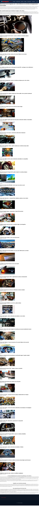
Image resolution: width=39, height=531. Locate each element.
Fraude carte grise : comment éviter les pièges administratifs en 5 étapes (14, 394)
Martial (1, 81)
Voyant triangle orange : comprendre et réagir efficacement (11, 211)
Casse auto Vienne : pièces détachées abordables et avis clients (12, 316)
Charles (1, 120)
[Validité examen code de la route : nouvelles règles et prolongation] (7, 221)
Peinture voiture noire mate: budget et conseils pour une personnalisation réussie (15, 329)
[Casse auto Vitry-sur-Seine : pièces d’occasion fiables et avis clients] (12, 51)
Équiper (25, 1)
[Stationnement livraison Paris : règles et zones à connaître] (7, 365)
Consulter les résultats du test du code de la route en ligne (11, 106)
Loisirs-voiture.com (30, 480)
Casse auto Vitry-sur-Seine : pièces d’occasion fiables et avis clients (13, 54)
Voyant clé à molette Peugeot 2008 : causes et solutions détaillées (13, 433)
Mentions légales (3, 497)
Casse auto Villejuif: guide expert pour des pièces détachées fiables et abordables (16, 119)
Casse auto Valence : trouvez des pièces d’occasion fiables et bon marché (14, 342)
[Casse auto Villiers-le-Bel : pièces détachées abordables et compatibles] (7, 156)
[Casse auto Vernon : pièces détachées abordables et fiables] (7, 444)
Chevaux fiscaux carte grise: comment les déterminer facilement (12, 132)
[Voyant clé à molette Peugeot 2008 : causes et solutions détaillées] (7, 431)
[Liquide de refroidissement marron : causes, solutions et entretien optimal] (16, 33)
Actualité (14, 1)
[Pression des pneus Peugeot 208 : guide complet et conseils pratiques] (7, 169)
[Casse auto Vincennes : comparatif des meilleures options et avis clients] (7, 195)
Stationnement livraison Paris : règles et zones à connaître (11, 368)
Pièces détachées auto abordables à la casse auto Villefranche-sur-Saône (14, 250)
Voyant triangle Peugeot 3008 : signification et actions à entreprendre (13, 276)
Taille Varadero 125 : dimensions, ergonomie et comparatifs (11, 420)
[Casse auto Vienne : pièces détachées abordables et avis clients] (7, 313)
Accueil (11, 1)
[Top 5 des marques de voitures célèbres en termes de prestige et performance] (7, 457)
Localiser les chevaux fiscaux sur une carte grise (9, 263)
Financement (29, 1)
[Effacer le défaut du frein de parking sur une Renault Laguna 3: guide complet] (7, 352)
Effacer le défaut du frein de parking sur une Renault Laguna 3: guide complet (15, 355)
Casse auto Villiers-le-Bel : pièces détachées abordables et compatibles (14, 158)
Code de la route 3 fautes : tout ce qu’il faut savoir (9, 237)
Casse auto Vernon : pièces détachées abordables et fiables (11, 446)
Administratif (18, 1)
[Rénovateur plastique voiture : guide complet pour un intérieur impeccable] (7, 143)
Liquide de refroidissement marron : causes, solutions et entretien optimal (14, 35)
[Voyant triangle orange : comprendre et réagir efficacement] (7, 208)
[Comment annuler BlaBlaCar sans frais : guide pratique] (7, 300)
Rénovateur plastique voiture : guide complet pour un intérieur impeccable (14, 145)
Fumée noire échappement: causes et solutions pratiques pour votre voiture (14, 80)
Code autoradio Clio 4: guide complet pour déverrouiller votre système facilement (16, 93)
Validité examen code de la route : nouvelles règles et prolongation (13, 224)
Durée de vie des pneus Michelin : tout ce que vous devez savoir (12, 185)
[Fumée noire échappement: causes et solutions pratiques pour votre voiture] (7, 77)
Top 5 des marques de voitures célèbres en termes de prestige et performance (15, 460)
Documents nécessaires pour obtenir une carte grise (10, 381)
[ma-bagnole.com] (5, 2)
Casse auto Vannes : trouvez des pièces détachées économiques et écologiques (15, 407)
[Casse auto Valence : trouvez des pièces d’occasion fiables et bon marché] (7, 339)
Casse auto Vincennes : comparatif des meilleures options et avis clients (14, 198)
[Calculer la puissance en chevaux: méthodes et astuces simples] (7, 287)
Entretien (22, 1)
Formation (33, 1)
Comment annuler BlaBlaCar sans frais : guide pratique (10, 302)
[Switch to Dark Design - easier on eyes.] (36, 1)
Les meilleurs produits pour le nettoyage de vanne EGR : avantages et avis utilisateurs (16, 67)
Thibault (1, 68)
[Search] (37, 1)
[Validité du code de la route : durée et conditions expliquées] (7, 470)
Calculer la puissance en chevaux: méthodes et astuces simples (12, 289)
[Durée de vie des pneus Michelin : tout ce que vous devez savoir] (7, 182)
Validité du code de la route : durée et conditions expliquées (11, 473)
